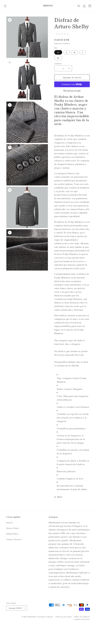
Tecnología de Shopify (44, 617)
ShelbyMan (32, 617)
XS (58, 52)
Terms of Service (14, 539)
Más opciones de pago (72, 90)
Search (9, 522)
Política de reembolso (82, 617)
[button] (5, 6)
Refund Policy (12, 533)
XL (58, 58)
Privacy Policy (12, 528)
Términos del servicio (82, 619)
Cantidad (58, 63)
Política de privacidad (63, 617)
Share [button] (59, 497)
